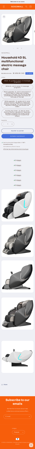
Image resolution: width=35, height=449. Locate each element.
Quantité (4, 120)
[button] (4, 7)
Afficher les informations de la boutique (15, 149)
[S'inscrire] (29, 416)
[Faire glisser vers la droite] (22, 48)
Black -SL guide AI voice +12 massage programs (17, 81)
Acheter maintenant (17, 136)
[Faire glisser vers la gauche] (13, 48)
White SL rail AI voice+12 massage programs (17, 87)
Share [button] (5, 384)
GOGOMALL (9, 442)
